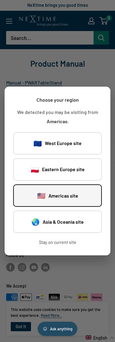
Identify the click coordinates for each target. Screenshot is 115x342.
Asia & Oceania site (57, 222)
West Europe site (57, 143)
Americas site (57, 195)
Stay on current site (57, 242)
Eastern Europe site (58, 169)
